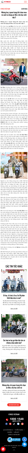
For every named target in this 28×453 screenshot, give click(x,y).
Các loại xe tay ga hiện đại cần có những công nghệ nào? (14, 341)
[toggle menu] (25, 2)
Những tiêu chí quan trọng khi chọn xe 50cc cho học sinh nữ (14, 386)
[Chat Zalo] (25, 443)
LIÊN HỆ (16, 432)
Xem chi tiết (14, 308)
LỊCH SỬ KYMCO (8, 430)
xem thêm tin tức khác (14, 405)
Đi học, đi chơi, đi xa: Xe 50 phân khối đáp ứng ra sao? (14, 296)
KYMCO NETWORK (14, 434)
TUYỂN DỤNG (19, 430)
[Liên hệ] (3, 448)
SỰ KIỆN (9, 432)
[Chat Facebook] (25, 438)
